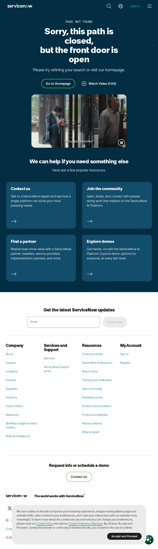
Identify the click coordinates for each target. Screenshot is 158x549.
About (9, 354)
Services (49, 358)
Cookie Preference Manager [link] (86, 523)
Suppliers (12, 389)
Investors (11, 397)
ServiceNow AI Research (97, 363)
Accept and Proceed (124, 536)
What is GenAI (90, 432)
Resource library (92, 423)
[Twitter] (9, 508)
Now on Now (89, 371)
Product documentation (96, 406)
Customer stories (92, 354)
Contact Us (79, 477)
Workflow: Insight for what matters (21, 425)
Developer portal (92, 397)
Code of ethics (14, 406)
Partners (11, 380)
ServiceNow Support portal (56, 369)
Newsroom (12, 415)
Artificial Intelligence (18, 436)
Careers (11, 363)
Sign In (124, 354)
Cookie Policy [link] (44, 523)
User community (92, 389)
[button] (109, 6)
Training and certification (97, 380)
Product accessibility (95, 415)
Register (125, 363)
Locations (12, 371)
